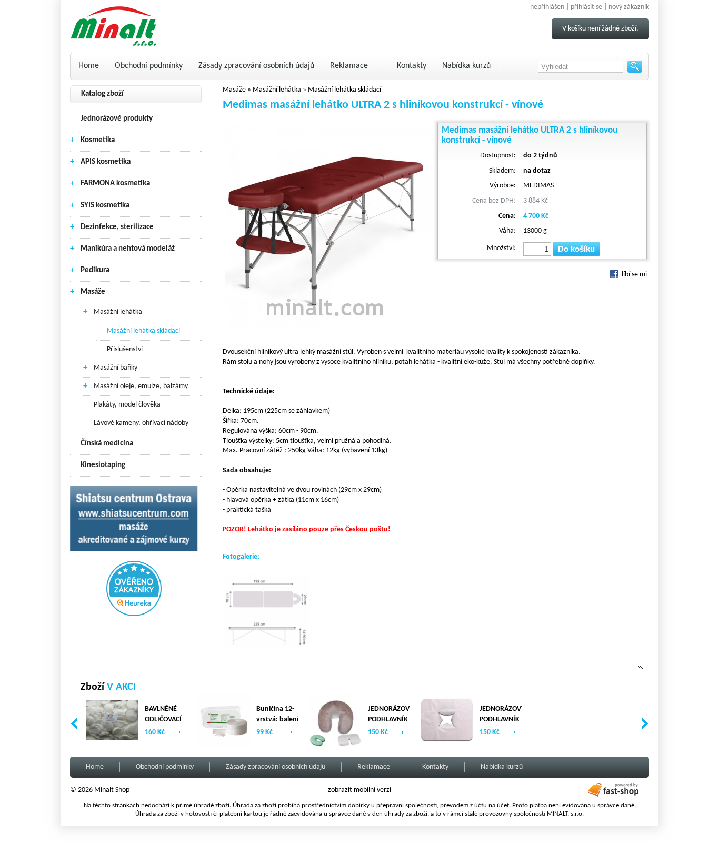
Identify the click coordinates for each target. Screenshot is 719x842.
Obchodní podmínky (149, 66)
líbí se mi (633, 275)
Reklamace (349, 66)
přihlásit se (586, 7)
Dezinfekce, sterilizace (117, 227)
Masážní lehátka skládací (143, 331)
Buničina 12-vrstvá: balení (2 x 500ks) (277, 719)
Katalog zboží (102, 94)
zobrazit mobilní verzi (359, 790)
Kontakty (411, 66)
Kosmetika (98, 140)
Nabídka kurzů (466, 66)
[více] (180, 732)
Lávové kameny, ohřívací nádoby (141, 423)
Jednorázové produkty (117, 119)
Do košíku (576, 248)
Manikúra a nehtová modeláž (128, 249)
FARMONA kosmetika (115, 183)
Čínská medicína (107, 444)
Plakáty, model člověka (127, 405)
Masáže (93, 292)
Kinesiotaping (103, 465)
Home (88, 66)
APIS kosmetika (106, 162)
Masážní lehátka (118, 312)
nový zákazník (628, 7)
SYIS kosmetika (105, 206)
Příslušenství (125, 349)
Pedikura (95, 270)
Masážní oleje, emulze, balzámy (141, 386)
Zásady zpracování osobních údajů (256, 66)
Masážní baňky (115, 368)
